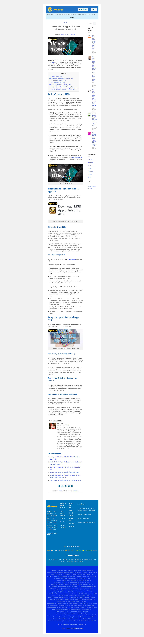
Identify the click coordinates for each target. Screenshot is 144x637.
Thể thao (94, 14)
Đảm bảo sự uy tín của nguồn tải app (62, 86)
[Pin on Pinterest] (68, 486)
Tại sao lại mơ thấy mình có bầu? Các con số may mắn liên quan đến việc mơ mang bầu (94, 69)
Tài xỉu (74, 14)
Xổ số (89, 14)
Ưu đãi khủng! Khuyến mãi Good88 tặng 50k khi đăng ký (94, 119)
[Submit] (94, 23)
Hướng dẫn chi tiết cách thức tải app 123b (61, 78)
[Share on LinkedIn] (71, 486)
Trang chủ (50, 14)
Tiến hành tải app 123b (58, 82)
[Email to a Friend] (65, 486)
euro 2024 (90, 186)
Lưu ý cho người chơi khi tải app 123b (60, 84)
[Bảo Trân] (52, 426)
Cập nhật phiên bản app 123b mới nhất (62, 89)
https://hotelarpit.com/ (89, 522)
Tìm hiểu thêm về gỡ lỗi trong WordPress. (72, 628)
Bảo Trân (73, 34)
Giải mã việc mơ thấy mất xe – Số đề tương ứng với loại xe (94, 97)
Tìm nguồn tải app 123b (58, 80)
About (50, 420)
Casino (79, 14)
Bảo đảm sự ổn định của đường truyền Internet (64, 88)
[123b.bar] (55, 9)
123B (67, 425)
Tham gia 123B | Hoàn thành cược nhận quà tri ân (65, 480)
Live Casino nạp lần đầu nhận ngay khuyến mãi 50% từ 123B (94, 139)
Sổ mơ (89, 165)
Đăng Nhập (62, 14)
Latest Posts (57, 420)
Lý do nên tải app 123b (55, 76)
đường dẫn (75, 490)
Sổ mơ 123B (69, 14)
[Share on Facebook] (59, 486)
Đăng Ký (56, 14)
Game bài (84, 14)
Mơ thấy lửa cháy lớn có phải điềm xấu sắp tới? (94, 42)
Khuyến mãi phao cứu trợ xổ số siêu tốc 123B (64, 472)
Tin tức (72, 17)
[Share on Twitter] (62, 486)
